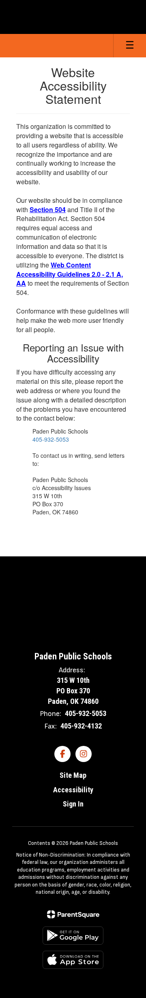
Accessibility (73, 789)
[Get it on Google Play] (73, 935)
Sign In (73, 804)
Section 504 (48, 209)
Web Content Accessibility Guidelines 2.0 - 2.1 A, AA (69, 274)
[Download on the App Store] (73, 960)
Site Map (73, 775)
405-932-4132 (81, 726)
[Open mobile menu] (130, 45)
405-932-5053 (50, 439)
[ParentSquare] (73, 914)
